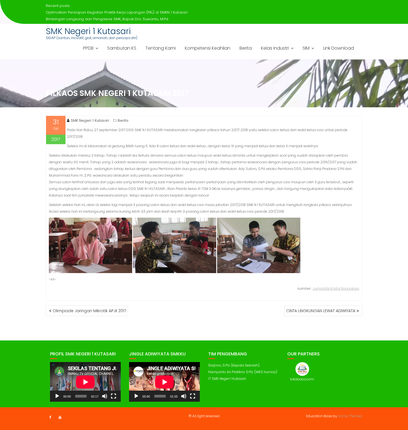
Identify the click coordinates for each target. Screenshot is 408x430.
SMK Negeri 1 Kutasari (88, 31)
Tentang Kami (160, 48)
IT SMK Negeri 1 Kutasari (227, 378)
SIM (306, 48)
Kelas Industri (275, 48)
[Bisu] (104, 396)
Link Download (338, 48)
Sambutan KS (121, 48)
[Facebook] (50, 417)
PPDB (88, 48)
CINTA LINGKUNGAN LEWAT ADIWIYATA (320, 311)
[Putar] (57, 396)
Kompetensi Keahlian (207, 48)
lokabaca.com (302, 379)
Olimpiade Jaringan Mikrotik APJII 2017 (89, 311)
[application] (85, 382)
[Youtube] (60, 417)
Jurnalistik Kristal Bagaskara (336, 288)
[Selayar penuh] (113, 396)
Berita (246, 48)
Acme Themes (350, 416)
